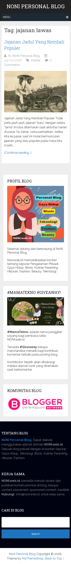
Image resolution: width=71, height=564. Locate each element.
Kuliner (36, 60)
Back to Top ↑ (54, 558)
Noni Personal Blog (36, 6)
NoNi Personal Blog (26, 56)
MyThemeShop (33, 558)
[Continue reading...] (17, 152)
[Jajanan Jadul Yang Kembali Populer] (35, 91)
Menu (6, 17)
